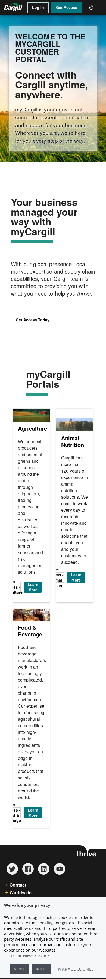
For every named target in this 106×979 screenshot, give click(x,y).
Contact (18, 885)
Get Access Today (32, 319)
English (93, 7)
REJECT (41, 969)
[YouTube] (59, 873)
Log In (38, 7)
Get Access (66, 7)
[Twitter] (12, 873)
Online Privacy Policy (29, 955)
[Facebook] (28, 873)
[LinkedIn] (43, 873)
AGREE (19, 969)
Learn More (33, 587)
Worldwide (21, 892)
